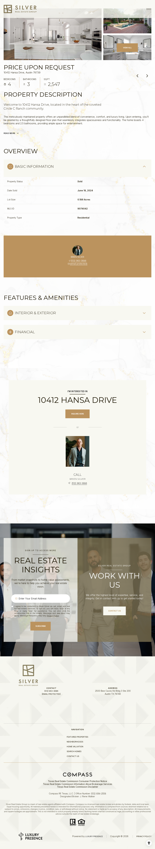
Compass (80, 804)
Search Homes (74, 751)
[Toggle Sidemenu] (148, 9)
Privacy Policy (53, 616)
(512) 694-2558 (98, 793)
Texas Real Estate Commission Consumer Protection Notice (77, 781)
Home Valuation (75, 746)
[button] (114, 611)
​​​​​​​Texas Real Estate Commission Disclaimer (77, 786)
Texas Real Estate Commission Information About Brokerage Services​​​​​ (77, 784)
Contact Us (73, 756)
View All (127, 48)
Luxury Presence (94, 836)
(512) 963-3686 (78, 260)
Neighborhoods (75, 742)
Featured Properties (77, 737)
